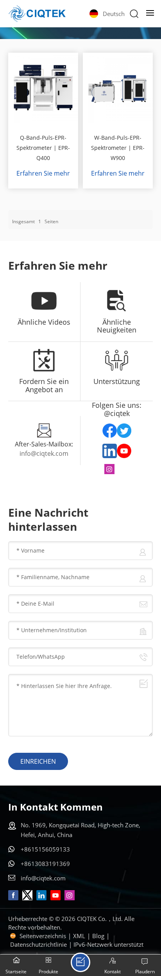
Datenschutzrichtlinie (38, 944)
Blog (98, 936)
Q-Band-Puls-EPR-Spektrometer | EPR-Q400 (43, 148)
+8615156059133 (45, 849)
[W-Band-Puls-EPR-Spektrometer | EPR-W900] (118, 88)
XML (79, 936)
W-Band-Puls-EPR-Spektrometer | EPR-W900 (118, 148)
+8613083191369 (45, 864)
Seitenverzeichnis (43, 936)
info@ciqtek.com (44, 453)
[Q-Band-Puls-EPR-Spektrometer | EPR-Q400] (43, 88)
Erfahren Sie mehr (43, 173)
